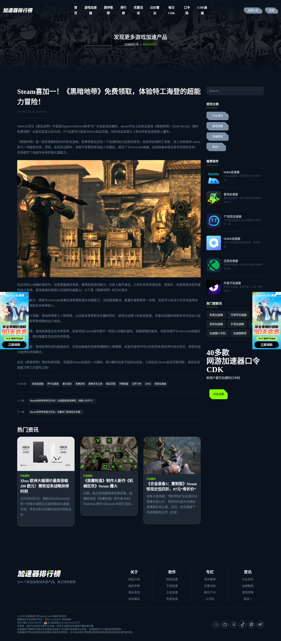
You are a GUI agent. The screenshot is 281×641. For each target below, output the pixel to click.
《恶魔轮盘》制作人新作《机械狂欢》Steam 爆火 (108, 483)
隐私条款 (134, 592)
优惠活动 (138, 10)
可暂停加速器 (239, 314)
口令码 (187, 10)
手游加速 (172, 585)
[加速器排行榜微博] (260, 624)
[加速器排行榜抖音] (242, 624)
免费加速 (172, 598)
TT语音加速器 (232, 216)
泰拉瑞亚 (67, 384)
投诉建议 (134, 598)
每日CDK (171, 10)
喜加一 (216, 146)
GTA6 (148, 384)
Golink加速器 (232, 238)
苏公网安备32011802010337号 (63, 622)
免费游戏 (80, 384)
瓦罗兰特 (136, 384)
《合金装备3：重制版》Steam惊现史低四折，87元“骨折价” (171, 486)
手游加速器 (237, 324)
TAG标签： (22, 384)
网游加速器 (160, 384)
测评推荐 (108, 10)
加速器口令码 (218, 333)
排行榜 (123, 10)
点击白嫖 (218, 394)
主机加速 (172, 592)
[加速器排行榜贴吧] (251, 624)
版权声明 (134, 585)
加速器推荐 (240, 333)
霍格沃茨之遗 (95, 384)
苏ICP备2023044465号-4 (30, 622)
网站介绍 (134, 579)
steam (125, 126)
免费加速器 (216, 314)
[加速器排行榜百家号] (233, 624)
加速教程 (217, 136)
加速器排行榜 (131, 44)
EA (91, 131)
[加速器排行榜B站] (225, 624)
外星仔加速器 (232, 283)
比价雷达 (154, 10)
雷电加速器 (231, 194)
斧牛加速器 (53, 384)
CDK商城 (202, 10)
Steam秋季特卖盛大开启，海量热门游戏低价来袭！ (56, 412)
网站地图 (66, 619)
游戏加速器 (90, 10)
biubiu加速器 (232, 172)
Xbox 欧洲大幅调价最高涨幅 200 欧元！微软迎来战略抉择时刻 (44, 486)
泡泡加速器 (37, 384)
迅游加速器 (231, 260)
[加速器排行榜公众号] (216, 624)
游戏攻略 (217, 126)
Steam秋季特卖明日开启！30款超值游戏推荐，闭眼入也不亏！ (62, 400)
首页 (75, 10)
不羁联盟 (123, 384)
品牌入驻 (253, 10)
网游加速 (172, 579)
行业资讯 (24, 476)
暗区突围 (110, 384)
